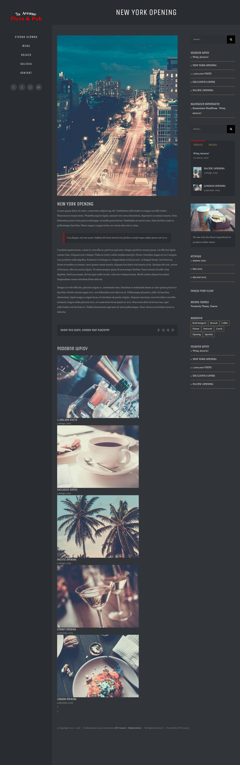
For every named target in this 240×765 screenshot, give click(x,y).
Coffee (225, 323)
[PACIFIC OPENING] (197, 169)
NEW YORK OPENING (205, 65)
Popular (198, 145)
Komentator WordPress (205, 108)
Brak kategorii (199, 323)
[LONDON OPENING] (197, 187)
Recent (213, 145)
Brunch (213, 323)
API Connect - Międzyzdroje (127, 728)
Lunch (219, 328)
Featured (207, 328)
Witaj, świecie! (201, 57)
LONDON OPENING (66, 699)
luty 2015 (197, 269)
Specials (209, 334)
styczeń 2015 (199, 277)
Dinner (195, 328)
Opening (196, 334)
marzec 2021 (199, 260)
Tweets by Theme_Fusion (204, 306)
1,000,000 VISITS (67, 420)
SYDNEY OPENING (66, 629)
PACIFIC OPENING (66, 559)
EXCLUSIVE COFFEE (67, 489)
